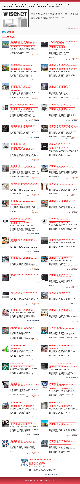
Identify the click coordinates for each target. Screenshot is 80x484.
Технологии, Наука (8, 37)
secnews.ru (76, 28)
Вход (56, 480)
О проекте (52, 480)
